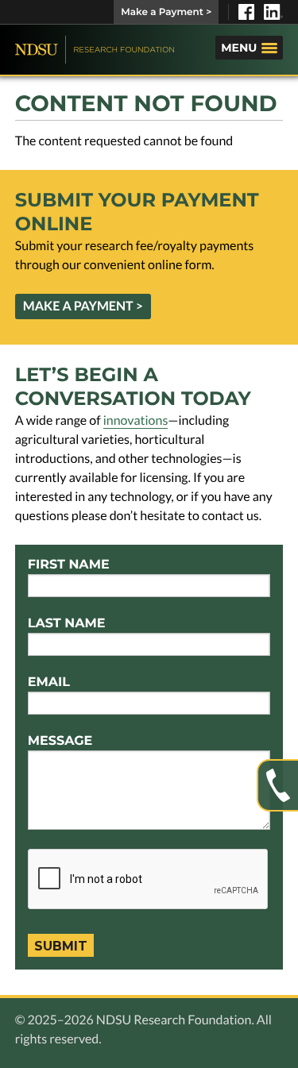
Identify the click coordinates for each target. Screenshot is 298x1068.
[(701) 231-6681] (277, 785)
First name (69, 565)
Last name (67, 623)
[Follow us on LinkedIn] (273, 12)
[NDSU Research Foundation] (94, 50)
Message (60, 741)
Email (49, 682)
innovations (135, 420)
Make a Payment (166, 12)
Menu (239, 47)
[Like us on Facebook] (246, 12)
